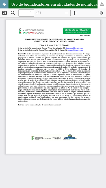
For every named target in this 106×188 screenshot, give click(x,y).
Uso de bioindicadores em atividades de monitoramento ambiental (58, 4)
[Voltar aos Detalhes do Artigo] (4, 4)
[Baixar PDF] (102, 4)
